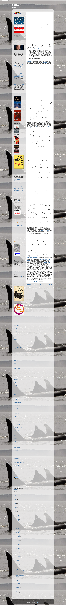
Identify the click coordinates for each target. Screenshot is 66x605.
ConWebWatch (16, 468)
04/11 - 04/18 (18, 560)
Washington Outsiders (17, 413)
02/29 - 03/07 (18, 583)
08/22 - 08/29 (18, 535)
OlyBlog (15, 363)
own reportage (45, 62)
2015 (16, 498)
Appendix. (16, 195)
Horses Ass (15, 362)
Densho (15, 452)
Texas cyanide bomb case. (35, 182)
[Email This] (39, 281)
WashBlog (15, 371)
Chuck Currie (16, 410)
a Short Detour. (19, 281)
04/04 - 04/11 (18, 561)
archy (14, 357)
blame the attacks (30, 22)
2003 (16, 595)
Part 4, (15, 217)
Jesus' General (16, 355)
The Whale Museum (17, 432)
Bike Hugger (15, 416)
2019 (16, 492)
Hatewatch (20, 91)
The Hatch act (17, 580)
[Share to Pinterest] (42, 281)
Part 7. (22, 217)
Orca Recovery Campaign (17, 430)
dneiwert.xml (16, 489)
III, (23, 280)
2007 (16, 508)
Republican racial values (19, 568)
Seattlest (15, 387)
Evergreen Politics (16, 396)
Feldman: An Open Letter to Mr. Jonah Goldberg (18, 189)
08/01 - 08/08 (18, 539)
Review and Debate (17, 172)
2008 (16, 507)
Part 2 (21, 216)
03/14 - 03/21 (18, 565)
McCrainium (15, 373)
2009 (16, 506)
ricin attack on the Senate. (35, 184)
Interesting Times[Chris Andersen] (16, 392)
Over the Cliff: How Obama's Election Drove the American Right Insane (19, 84)
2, (16, 200)
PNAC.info (15, 456)
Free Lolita (15, 438)
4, (19, 197)
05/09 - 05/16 (18, 555)
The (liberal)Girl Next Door (18, 402)
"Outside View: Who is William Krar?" (42, 201)
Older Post (50, 284)
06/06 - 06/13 (18, 549)
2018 (16, 494)
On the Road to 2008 (17, 368)
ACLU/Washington (16, 465)
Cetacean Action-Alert (17, 424)
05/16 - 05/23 (18, 553)
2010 (16, 504)
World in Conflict (16, 403)
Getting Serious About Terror (20, 575)
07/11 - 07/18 (17, 543)
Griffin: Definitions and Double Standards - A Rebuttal (18, 191)
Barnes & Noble (16, 40)
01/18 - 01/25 (18, 591)
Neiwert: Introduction (17, 179)
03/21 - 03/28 (18, 564)
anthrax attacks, (36, 179)
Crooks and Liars (16, 322)
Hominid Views (16, 374)
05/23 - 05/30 (18, 552)
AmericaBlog (16, 350)
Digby (15, 323)
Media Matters (16, 450)
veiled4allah (15, 394)
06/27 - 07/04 (18, 545)
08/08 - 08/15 (18, 537)
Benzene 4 (15, 388)
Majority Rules (16, 411)
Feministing (15, 334)
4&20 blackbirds (16, 407)
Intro (14, 197)
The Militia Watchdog (17, 458)
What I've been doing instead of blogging (20, 572)
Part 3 (36, 126)
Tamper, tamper (18, 576)
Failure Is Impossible (17, 470)
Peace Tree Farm (16, 365)
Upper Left (15, 397)
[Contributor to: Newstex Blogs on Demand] (16, 485)
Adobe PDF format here (20, 204)
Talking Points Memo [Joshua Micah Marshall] (19, 348)
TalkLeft (15, 336)
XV (15, 238)
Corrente (15, 390)
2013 (16, 500)
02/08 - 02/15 (18, 587)
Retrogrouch (29, 61)
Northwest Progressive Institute (18, 418)
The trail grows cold (18, 579)
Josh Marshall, (45, 166)
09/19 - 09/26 (18, 529)
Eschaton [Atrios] (16, 326)
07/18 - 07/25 (18, 541)
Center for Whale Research (18, 427)
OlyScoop (15, 399)
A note (16, 574)
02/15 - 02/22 (18, 586)
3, (22, 276)
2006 (16, 510)
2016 (16, 496)
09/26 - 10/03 (18, 528)
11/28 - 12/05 (18, 516)
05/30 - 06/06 (18, 551)
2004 (16, 512)
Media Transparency (17, 453)
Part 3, (23, 216)
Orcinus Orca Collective (17, 429)
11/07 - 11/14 (17, 520)
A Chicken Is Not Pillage (17, 405)
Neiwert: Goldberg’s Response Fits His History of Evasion (19, 193)
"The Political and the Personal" (19, 225)
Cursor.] (17, 241)
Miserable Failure (16, 471)
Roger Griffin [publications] (18, 455)
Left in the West (16, 408)
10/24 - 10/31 (18, 523)
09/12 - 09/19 (18, 531)
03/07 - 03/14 (18, 582)
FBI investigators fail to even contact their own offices (36, 197)
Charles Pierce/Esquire (17, 325)
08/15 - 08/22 (18, 536)
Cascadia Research (16, 440)
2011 (15, 503)
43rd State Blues (16, 379)
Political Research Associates (18, 447)
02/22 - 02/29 (18, 584)
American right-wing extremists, (32, 257)
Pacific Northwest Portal (17, 419)
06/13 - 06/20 (18, 548)
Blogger (38, 602)
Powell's (15, 41)
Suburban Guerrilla (16, 342)
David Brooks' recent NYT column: (36, 48)
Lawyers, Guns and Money (18, 360)
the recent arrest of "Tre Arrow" (45, 230)
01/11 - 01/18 (17, 592)
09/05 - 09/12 (18, 532)
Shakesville (15, 339)
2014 (16, 499)
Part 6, (19, 217)
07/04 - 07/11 (18, 544)
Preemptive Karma (16, 366)
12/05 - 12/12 (18, 515)
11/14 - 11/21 (17, 519)
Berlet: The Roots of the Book (18, 183)
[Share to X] (40, 281)
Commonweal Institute (17, 467)
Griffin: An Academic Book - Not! (19, 181)
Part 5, (17, 217)
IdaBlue (15, 382)
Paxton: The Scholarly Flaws (18, 180)
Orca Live (15, 433)
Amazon (15, 38)
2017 (16, 495)
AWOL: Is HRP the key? (19, 577)
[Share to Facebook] (41, 281)
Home (39, 284)
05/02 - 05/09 (18, 556)
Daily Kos (15, 328)
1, (17, 197)
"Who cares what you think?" (20, 570)
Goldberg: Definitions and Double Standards (18, 187)
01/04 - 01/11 (18, 594)
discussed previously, (32, 190)
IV (15, 281)
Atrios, (42, 166)
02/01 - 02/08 (18, 588)
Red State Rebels (16, 377)
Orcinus (15, 4)
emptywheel (15, 333)
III (14, 279)
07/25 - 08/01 (18, 540)
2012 (16, 502)
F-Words (15, 384)
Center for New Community (18, 448)
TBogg (15, 330)
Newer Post (28, 284)
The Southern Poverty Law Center (19, 445)
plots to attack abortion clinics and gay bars (37, 187)
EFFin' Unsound (16, 400)
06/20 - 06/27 (18, 547)
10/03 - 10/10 (18, 527)
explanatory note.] (20, 238)
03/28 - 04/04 (18, 563)
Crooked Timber (16, 341)
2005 (16, 511)
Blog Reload (15, 376)
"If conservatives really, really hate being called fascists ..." (18, 173)
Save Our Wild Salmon (17, 441)
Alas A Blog (15, 346)
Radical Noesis (16, 385)
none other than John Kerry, (37, 159)
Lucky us (17, 569)
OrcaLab (15, 435)
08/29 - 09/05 (18, 533)
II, (22, 280)
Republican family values (19, 566)
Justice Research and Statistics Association (18, 460)
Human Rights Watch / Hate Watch (19, 462)
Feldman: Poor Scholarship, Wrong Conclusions (19, 182)
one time (47, 103)
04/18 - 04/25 (18, 559)
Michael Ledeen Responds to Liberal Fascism (19, 185)
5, (20, 197)
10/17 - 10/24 (18, 524)
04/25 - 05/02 (18, 557)
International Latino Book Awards (18, 65)
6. (20, 200)
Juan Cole (15, 344)
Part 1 (19, 216)
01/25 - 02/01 (18, 590)
